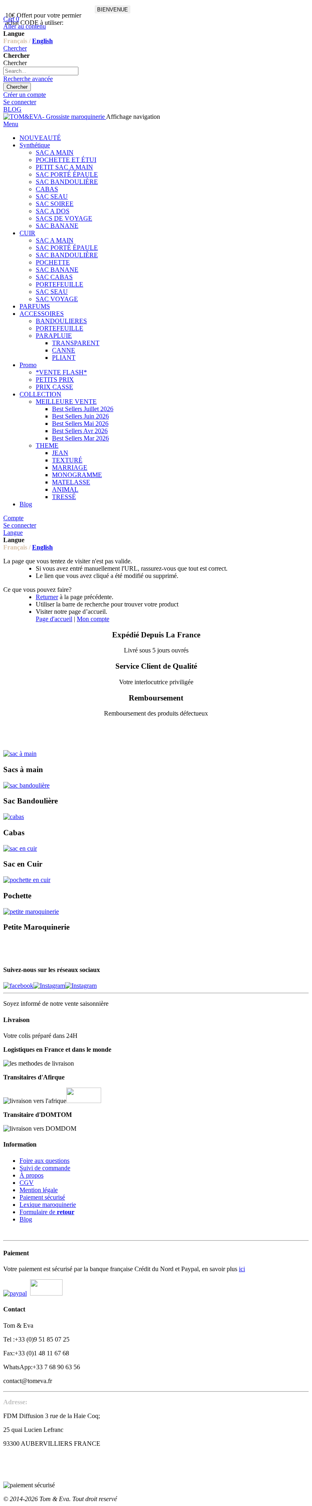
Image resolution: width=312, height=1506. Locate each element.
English (42, 40)
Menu (10, 123)
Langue (13, 532)
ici (242, 1268)
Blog (26, 1219)
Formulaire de (47, 1211)
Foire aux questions (44, 1160)
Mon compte (93, 618)
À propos (31, 1175)
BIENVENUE (112, 10)
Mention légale (39, 1189)
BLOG (12, 109)
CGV (27, 1182)
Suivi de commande (45, 1168)
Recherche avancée (28, 78)
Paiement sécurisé (42, 1197)
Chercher (15, 48)
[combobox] (40, 71)
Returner (47, 596)
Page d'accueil (54, 618)
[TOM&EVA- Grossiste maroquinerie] (54, 116)
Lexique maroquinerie (48, 1204)
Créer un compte (24, 94)
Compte (13, 517)
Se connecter (19, 102)
